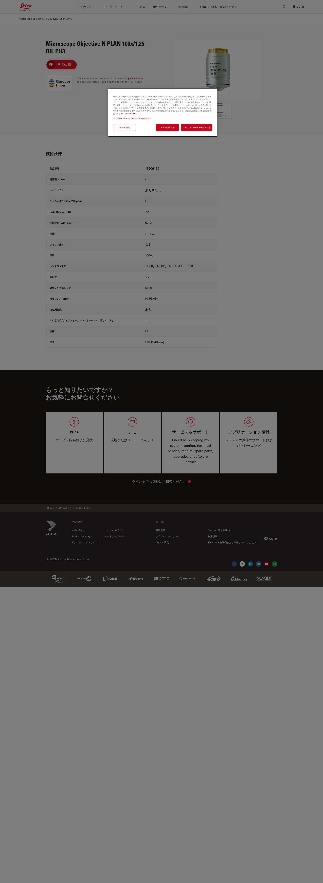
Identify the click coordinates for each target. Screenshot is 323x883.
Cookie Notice (131, 113)
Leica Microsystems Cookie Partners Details (132, 118)
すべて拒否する (167, 127)
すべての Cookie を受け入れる (196, 127)
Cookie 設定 (124, 127)
